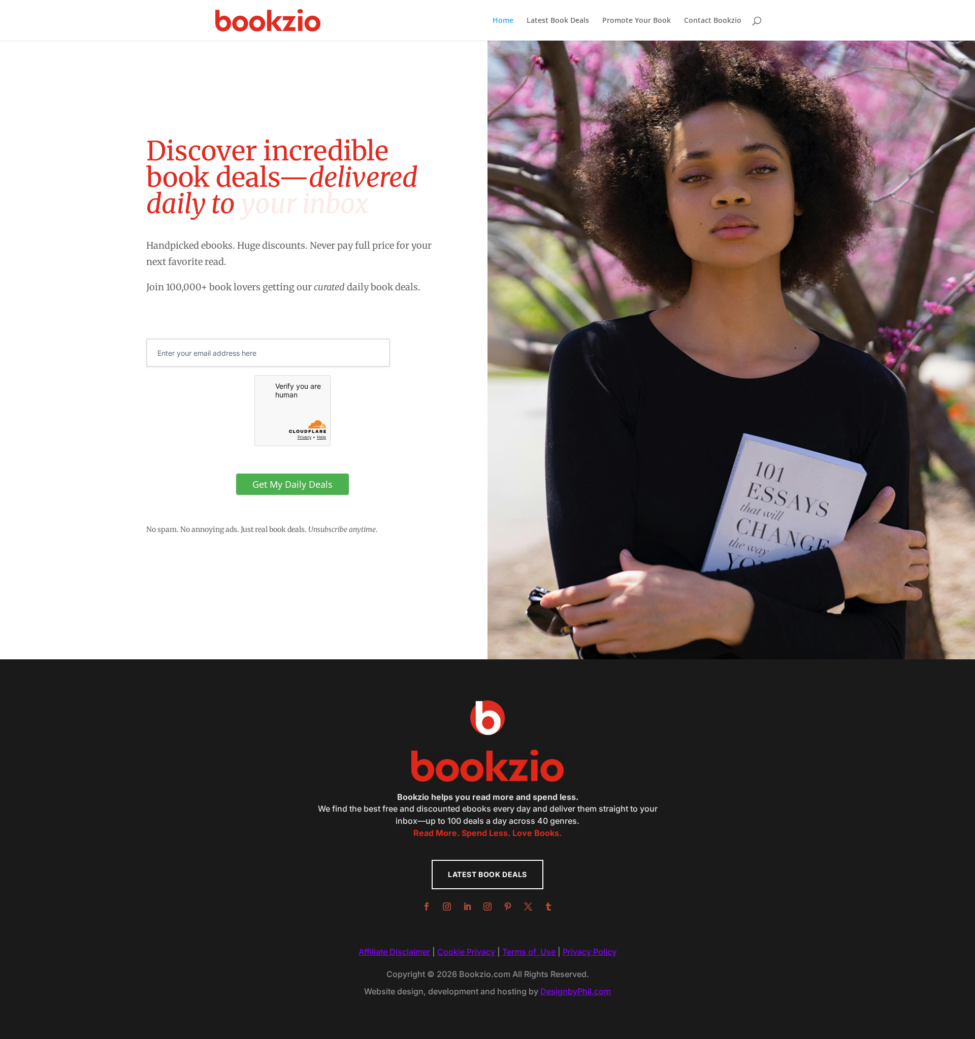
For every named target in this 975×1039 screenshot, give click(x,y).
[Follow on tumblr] (548, 906)
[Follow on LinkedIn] (467, 906)
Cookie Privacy (466, 952)
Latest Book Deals (558, 21)
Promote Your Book (636, 21)
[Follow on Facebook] (426, 906)
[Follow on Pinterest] (508, 906)
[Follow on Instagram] (447, 906)
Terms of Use (529, 952)
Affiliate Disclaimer (394, 952)
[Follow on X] (528, 906)
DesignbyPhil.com (575, 991)
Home (503, 21)
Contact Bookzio (712, 21)
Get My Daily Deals (292, 484)
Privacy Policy (589, 952)
